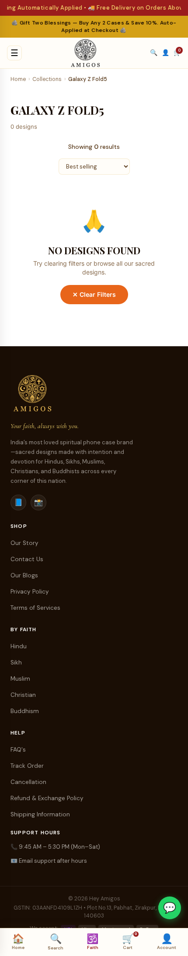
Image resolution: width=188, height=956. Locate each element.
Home (18, 79)
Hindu (18, 646)
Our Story (24, 543)
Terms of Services (35, 608)
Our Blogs (24, 575)
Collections (47, 79)
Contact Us (26, 559)
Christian (23, 695)
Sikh (16, 662)
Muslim (20, 678)
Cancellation (28, 782)
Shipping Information (40, 814)
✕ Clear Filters (94, 294)
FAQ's (18, 749)
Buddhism (24, 711)
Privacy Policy (29, 591)
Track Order (27, 766)
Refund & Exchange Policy (47, 798)
